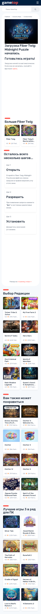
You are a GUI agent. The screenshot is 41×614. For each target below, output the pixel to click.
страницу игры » (25, 282)
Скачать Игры (16, 16)
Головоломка (28, 16)
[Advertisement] (20, 93)
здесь (14, 69)
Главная (7, 16)
